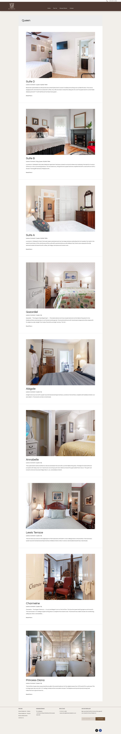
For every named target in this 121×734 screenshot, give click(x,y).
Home (48, 8)
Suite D (30, 81)
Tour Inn (55, 8)
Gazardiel (32, 312)
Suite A (30, 235)
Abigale (31, 388)
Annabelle (32, 459)
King (37, 161)
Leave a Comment (30, 84)
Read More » (29, 95)
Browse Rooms (63, 8)
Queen (38, 84)
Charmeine (33, 603)
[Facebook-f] (100, 730)
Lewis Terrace (34, 532)
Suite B (30, 158)
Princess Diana (35, 680)
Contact (72, 8)
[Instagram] (96, 730)
